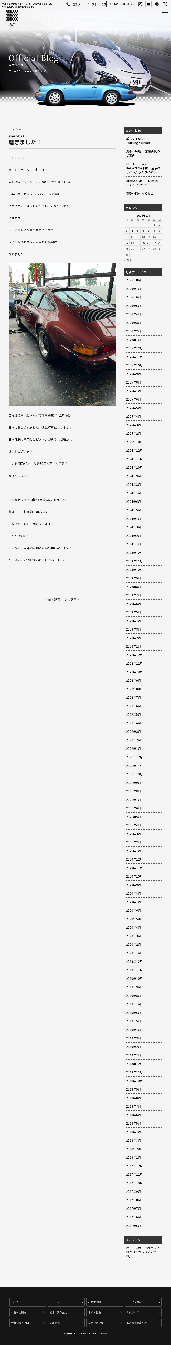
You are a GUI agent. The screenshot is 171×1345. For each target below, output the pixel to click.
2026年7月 (133, 288)
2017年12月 (134, 1166)
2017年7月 (133, 1208)
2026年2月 (133, 331)
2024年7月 (133, 493)
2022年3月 (133, 731)
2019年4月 (133, 1030)
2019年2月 (133, 1047)
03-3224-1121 (84, 4)
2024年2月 (133, 536)
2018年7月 (133, 1106)
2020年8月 (133, 893)
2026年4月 (133, 314)
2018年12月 (134, 1064)
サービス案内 (134, 1302)
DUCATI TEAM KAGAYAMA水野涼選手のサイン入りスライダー (143, 168)
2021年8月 (133, 791)
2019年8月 (133, 995)
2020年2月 (133, 944)
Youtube (148, 4)
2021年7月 (133, 800)
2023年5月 (133, 612)
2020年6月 (133, 910)
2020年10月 (134, 876)
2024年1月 (133, 544)
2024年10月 (134, 467)
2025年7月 (133, 391)
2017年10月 (134, 1183)
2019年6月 (133, 1013)
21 (149, 243)
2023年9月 (133, 578)
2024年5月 (133, 510)
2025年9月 (133, 374)
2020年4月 (133, 927)
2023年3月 (133, 629)
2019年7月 (133, 1004)
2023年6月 (133, 604)
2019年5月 (133, 1021)
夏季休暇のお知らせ (139, 193)
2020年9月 (133, 885)
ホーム (12, 71)
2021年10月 (134, 774)
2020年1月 (133, 953)
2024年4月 (133, 518)
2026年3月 (133, 323)
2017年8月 (133, 1200)
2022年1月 (133, 748)
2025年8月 (133, 382)
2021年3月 (133, 834)
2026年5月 (133, 306)
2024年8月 (133, 484)
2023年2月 (133, 638)
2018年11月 (134, 1072)
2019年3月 (133, 1038)
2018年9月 (133, 1089)
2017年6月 (133, 1217)
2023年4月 (133, 621)
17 (127, 243)
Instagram (140, 4)
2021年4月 (133, 825)
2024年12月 (134, 450)
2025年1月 (133, 442)
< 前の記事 (53, 599)
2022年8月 (133, 689)
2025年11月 (134, 357)
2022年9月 (133, 680)
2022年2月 (133, 740)
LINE (157, 4)
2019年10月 (134, 978)
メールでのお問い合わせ (121, 4)
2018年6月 (133, 1115)
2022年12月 (134, 655)
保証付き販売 (18, 1312)
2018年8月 (133, 1098)
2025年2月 (133, 433)
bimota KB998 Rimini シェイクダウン (142, 183)
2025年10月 (134, 365)
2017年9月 (133, 1191)
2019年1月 (133, 1055)
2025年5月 (133, 408)
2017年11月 (134, 1174)
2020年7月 (133, 902)
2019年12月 (134, 961)
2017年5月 (133, 1225)
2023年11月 (134, 561)
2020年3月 (133, 936)
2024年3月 (133, 527)
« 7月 (127, 260)
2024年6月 (133, 501)
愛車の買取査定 (58, 1312)
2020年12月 (134, 859)
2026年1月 (133, 340)
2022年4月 (133, 723)
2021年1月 (133, 851)
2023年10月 (134, 570)
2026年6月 (133, 297)
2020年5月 (133, 919)
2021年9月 (133, 783)
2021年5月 (133, 817)
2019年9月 (133, 987)
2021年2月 (133, 842)
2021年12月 (134, 757)
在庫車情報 (94, 1302)
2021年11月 (134, 765)
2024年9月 (133, 476)
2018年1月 (133, 1157)
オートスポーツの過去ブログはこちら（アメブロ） (143, 1252)
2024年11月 (134, 459)
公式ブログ (25, 71)
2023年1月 (133, 646)
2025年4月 (133, 416)
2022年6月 (133, 706)
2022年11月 (134, 663)
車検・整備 (94, 1312)
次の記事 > (71, 599)
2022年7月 (133, 697)
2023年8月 (133, 587)
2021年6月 (133, 808)
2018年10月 (134, 1081)
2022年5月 (133, 714)
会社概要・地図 (20, 1322)
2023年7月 (133, 595)
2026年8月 (133, 280)
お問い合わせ (95, 1322)
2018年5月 (133, 1123)
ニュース (54, 1302)
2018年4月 (133, 1132)
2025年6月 (133, 399)
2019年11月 (134, 970)
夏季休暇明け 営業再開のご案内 (143, 153)
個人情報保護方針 (137, 1322)
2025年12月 (134, 348)
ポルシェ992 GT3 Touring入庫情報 (138, 140)
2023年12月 (134, 553)
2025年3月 (133, 425)
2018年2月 (133, 1149)
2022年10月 (134, 672)
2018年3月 (133, 1140)
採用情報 (55, 1322)
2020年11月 (134, 868)
